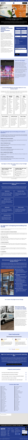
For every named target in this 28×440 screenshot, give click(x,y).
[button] (13, 3)
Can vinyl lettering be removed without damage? (10, 374)
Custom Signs (17, 42)
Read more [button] (2, 345)
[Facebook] (16, 434)
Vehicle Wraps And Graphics (19, 41)
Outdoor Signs (17, 40)
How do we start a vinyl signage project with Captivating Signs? (12, 379)
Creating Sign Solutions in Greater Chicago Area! (12, 425)
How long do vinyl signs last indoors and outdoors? (10, 372)
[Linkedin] (19, 434)
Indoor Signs (17, 39)
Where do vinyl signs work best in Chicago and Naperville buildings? (13, 376)
